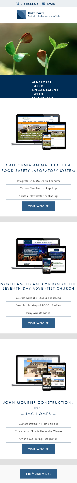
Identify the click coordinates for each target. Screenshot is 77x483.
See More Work (38, 473)
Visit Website (38, 206)
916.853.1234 (29, 4)
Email (51, 4)
